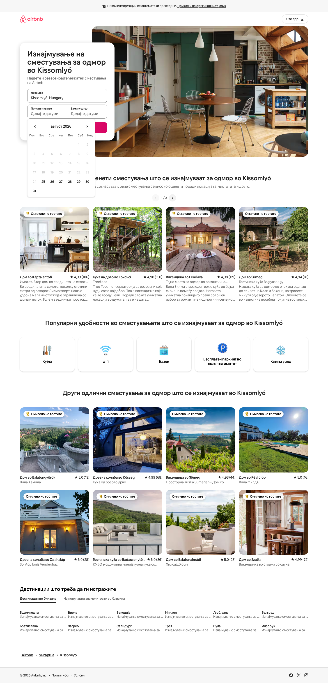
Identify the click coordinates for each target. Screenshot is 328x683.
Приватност (61, 675)
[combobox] (67, 98)
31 (34, 191)
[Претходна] (155, 197)
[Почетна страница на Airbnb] (31, 19)
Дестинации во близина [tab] (38, 598)
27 (61, 182)
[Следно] (172, 197)
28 (70, 182)
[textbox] (47, 113)
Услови (79, 675)
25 (43, 182)
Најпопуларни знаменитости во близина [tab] (94, 598)
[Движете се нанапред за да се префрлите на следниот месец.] (87, 126)
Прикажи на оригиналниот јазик (201, 6)
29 (78, 182)
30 (87, 182)
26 (52, 182)
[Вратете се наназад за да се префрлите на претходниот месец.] (35, 126)
